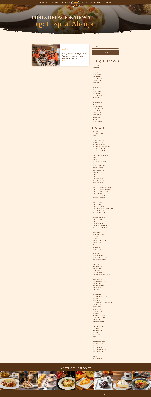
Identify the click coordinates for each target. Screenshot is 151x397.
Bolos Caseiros (98, 167)
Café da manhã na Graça (101, 191)
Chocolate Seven (98, 234)
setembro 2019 (97, 112)
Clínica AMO (97, 238)
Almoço (95, 135)
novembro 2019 (98, 108)
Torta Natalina (98, 340)
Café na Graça (98, 204)
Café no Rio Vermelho (100, 212)
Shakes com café (98, 321)
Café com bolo (98, 178)
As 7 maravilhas (99, 2)
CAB (94, 174)
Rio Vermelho (97, 287)
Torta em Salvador (99, 338)
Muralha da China (99, 276)
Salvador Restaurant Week (102, 291)
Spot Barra (96, 328)
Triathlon (96, 353)
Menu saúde (97, 268)
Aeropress (96, 131)
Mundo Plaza (97, 272)
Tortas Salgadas (98, 351)
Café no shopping (98, 214)
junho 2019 (96, 118)
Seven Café (96, 313)
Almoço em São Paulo (100, 139)
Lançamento (97, 263)
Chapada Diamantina (100, 231)
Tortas (95, 345)
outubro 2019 (97, 110)
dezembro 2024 (97, 76)
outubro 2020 (97, 102)
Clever (95, 236)
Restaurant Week (99, 285)
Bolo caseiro (97, 163)
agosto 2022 (97, 89)
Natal (95, 278)
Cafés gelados (98, 223)
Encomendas (66, 2)
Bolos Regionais (98, 170)
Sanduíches (97, 294)
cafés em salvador (99, 216)
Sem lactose (97, 306)
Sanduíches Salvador (100, 296)
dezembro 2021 (97, 93)
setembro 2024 (97, 80)
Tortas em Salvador (99, 349)
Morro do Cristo (98, 270)
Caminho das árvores (100, 227)
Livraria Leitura (98, 264)
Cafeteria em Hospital (100, 225)
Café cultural (98, 182)
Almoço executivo (99, 140)
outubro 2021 (97, 95)
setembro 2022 (97, 87)
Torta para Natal (98, 343)
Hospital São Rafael (99, 259)
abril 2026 (96, 67)
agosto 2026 (97, 65)
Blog (90, 2)
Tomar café (97, 334)
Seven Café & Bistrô (99, 315)
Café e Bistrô (97, 193)
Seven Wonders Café (99, 317)
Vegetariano (97, 358)
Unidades (85, 2)
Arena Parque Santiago (101, 155)
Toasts (95, 332)
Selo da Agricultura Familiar (103, 302)
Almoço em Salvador (100, 137)
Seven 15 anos (97, 311)
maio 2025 (96, 71)
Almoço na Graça (99, 142)
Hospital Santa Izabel (100, 257)
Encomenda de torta (100, 240)
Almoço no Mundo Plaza (101, 144)
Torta (95, 336)
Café (94, 176)
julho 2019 (96, 116)
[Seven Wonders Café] (75, 4)
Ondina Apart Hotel (99, 281)
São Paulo (96, 300)
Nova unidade (97, 279)
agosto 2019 (97, 114)
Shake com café (98, 319)
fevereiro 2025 (97, 74)
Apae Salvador (98, 154)
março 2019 (96, 119)
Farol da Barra (98, 246)
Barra (95, 157)
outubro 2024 (97, 78)
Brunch (95, 172)
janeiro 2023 (97, 86)
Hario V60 (96, 253)
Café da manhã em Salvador (102, 187)
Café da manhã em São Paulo (102, 189)
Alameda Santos (98, 133)
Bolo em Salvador (99, 165)
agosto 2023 (97, 84)
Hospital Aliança (98, 255)
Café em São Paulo (99, 197)
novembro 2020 (98, 101)
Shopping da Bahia (99, 325)
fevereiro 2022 (97, 91)
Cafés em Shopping (99, 217)
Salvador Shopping (99, 293)
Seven (95, 308)
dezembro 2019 (97, 106)
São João (96, 298)
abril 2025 (96, 72)
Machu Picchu (97, 266)
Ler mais (65, 60)
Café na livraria (98, 206)
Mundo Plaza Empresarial (101, 274)
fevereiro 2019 (97, 121)
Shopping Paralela (99, 326)
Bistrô (95, 159)
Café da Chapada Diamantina (102, 184)
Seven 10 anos (97, 310)
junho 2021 (96, 97)
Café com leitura (99, 180)
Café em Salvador (99, 195)
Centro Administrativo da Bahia (103, 229)
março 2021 (96, 99)
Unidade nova (97, 355)
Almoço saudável (99, 150)
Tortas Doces (97, 347)
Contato (108, 2)
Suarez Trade (97, 330)
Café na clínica (98, 202)
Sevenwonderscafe (76, 368)
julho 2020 (96, 104)
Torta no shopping (99, 341)
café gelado (97, 199)
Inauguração (97, 261)
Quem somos (49, 2)
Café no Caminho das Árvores (103, 208)
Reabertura (97, 283)
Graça (95, 251)
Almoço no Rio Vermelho (101, 146)
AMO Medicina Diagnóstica (101, 152)
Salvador (96, 289)
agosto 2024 (97, 82)
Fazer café (96, 248)
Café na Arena (97, 201)
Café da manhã (98, 186)
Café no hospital (98, 210)
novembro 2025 (98, 69)
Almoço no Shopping (99, 148)
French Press (97, 249)
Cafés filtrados (98, 221)
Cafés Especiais (98, 219)
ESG (94, 244)
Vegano (95, 356)
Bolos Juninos (97, 169)
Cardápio (58, 2)
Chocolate (96, 232)
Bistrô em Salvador (99, 161)
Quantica (107, 394)
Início (42, 2)
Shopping (96, 323)
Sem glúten (97, 304)
